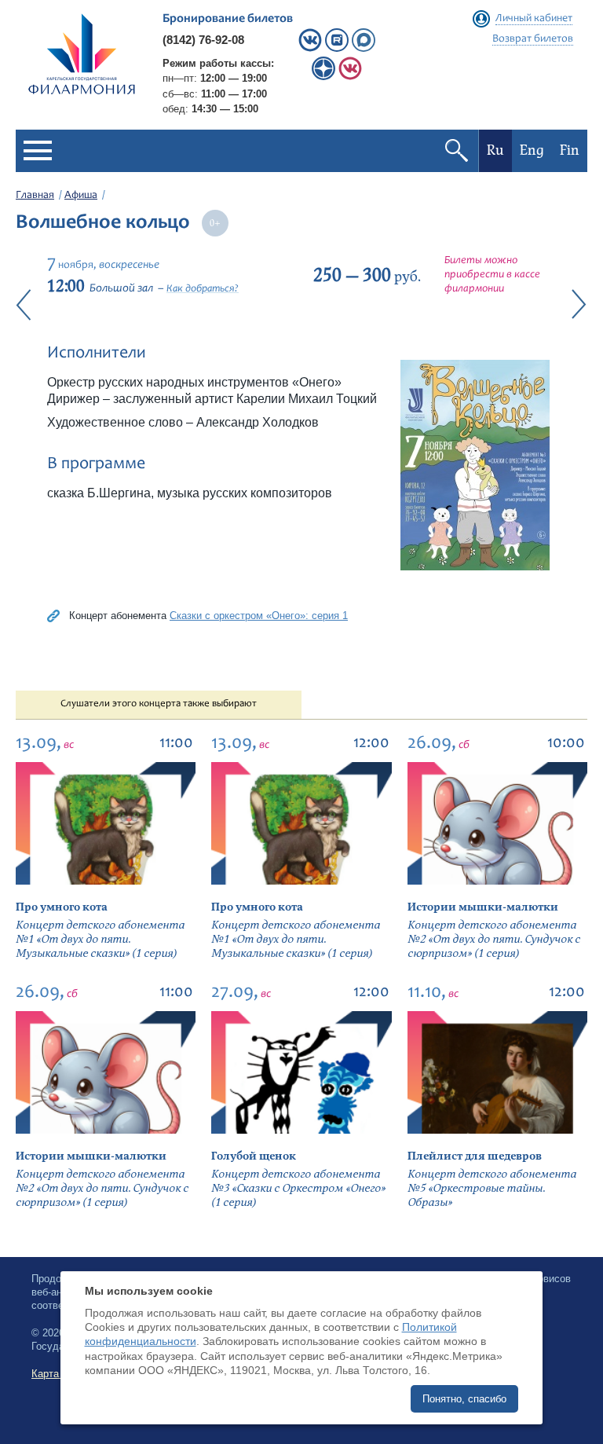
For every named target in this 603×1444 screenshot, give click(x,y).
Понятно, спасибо (464, 1399)
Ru (495, 150)
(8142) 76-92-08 (203, 39)
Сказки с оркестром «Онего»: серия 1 (259, 615)
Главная (35, 195)
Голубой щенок (253, 1156)
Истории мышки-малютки (482, 907)
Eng (532, 150)
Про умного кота (62, 907)
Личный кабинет (533, 18)
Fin (569, 150)
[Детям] (350, 76)
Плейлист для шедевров (474, 1156)
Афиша (80, 195)
